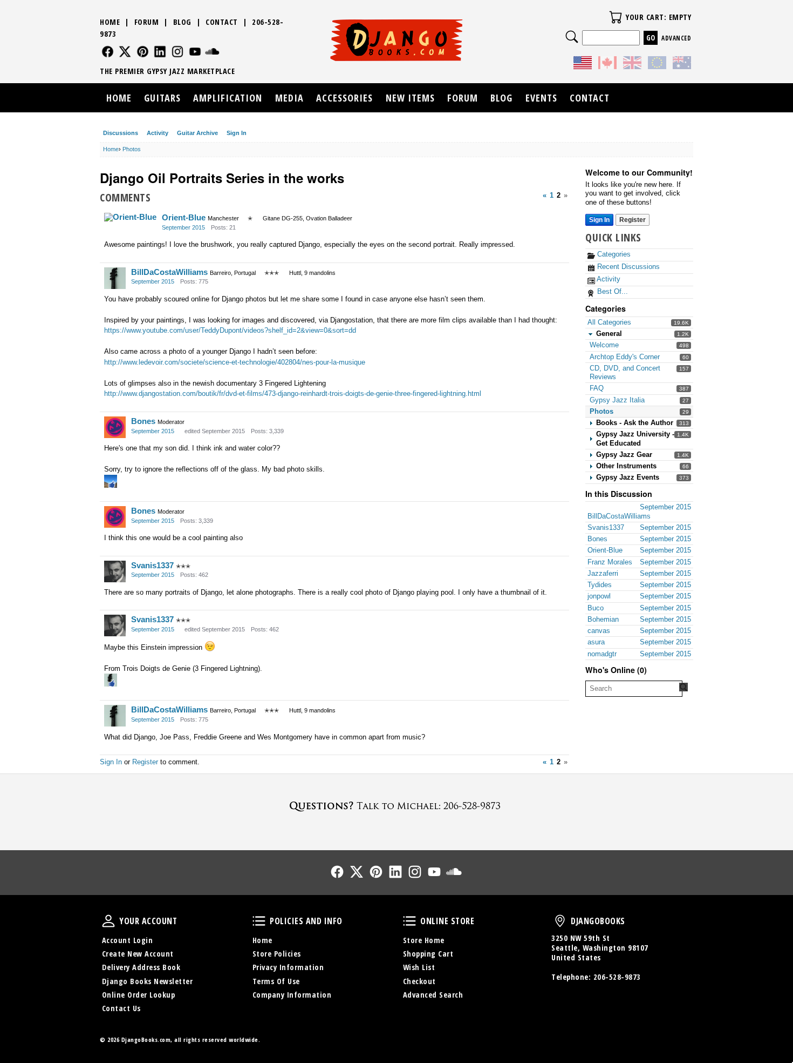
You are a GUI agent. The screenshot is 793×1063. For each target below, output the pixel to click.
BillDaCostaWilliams (169, 272)
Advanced (676, 38)
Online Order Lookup (138, 995)
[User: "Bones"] (115, 427)
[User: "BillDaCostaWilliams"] (115, 278)
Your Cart (615, 17)
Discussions (120, 133)
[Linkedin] (160, 51)
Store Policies (276, 953)
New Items (410, 97)
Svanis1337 (152, 565)
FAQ (597, 388)
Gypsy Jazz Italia (617, 400)
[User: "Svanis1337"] (115, 571)
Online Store (409, 921)
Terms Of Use (276, 981)
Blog (182, 22)
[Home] (397, 40)
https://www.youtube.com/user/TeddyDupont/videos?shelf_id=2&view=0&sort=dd (230, 330)
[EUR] (657, 64)
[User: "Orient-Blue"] (130, 217)
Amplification (227, 97)
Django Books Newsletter (147, 981)
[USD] (582, 64)
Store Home (424, 940)
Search (571, 36)
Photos (601, 411)
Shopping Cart (428, 953)
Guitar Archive (197, 133)
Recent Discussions (627, 267)
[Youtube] (195, 51)
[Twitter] (125, 51)
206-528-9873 (617, 977)
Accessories (344, 97)
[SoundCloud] (212, 51)
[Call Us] (396, 805)
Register (632, 220)
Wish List (419, 967)
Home (110, 22)
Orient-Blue (184, 217)
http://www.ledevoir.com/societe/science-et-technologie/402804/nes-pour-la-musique (234, 362)
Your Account (108, 921)
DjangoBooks (560, 921)
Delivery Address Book (141, 967)
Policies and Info (259, 921)
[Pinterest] (143, 51)
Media (289, 97)
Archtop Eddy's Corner (625, 357)
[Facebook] (107, 51)
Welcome (604, 345)
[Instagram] (178, 51)
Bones (143, 421)
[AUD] (682, 64)
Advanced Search (433, 995)
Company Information (292, 995)
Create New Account (138, 953)
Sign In (237, 133)
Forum (146, 22)
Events (541, 97)
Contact (222, 22)
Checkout (419, 981)
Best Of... (611, 291)
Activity (157, 133)
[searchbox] (633, 689)
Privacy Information (288, 967)
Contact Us (121, 1008)
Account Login (127, 940)
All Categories (609, 322)
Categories (613, 254)
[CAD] (607, 64)
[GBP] (632, 64)
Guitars (162, 97)
